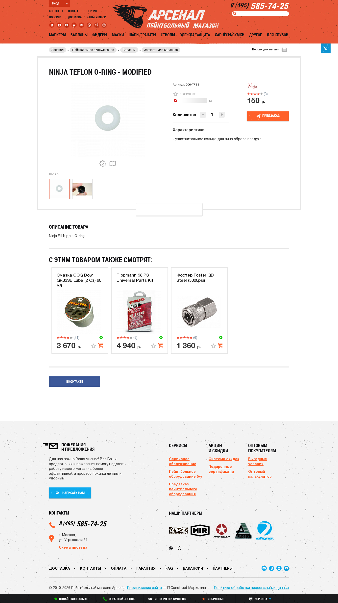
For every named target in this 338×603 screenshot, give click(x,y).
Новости (55, 17)
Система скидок (224, 459)
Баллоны (79, 35)
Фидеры (99, 35)
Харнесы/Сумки (229, 35)
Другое (255, 35)
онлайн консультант (74, 599)
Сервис (92, 11)
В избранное (187, 94)
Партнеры (223, 568)
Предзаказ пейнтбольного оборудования (183, 489)
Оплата (73, 11)
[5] (261, 93)
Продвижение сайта (144, 588)
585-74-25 (82, 523)
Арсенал (57, 50)
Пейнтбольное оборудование (93, 50)
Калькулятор (96, 17)
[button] (222, 115)
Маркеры (57, 35)
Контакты (56, 11)
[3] (255, 93)
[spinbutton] (212, 114)
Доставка (75, 17)
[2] (251, 93)
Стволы (168, 35)
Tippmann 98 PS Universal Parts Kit (135, 277)
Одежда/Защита (195, 35)
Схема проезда (73, 547)
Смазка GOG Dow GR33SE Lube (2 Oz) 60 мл (79, 280)
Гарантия (146, 568)
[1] (248, 93)
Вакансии (193, 568)
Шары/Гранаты (142, 35)
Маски (118, 35)
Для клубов (277, 35)
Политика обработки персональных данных (251, 588)
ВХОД (55, 3)
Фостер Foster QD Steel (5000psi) (195, 277)
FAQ (169, 568)
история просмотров (170, 599)
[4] (258, 93)
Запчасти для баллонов (161, 50)
